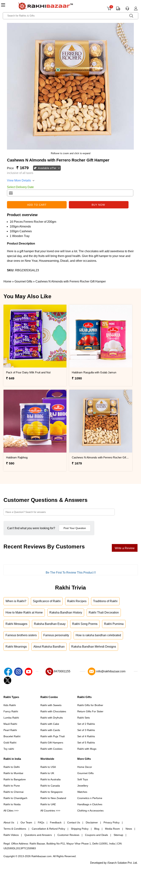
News (129, 828)
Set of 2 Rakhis (86, 723)
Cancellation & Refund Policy (48, 828)
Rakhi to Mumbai (13, 773)
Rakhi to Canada (50, 785)
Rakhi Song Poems (84, 623)
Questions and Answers (38, 834)
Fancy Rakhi (10, 711)
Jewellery (82, 785)
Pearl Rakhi (10, 730)
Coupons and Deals (96, 834)
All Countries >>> (50, 810)
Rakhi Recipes (76, 601)
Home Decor (84, 766)
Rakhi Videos (11, 834)
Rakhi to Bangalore (14, 779)
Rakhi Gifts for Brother (90, 705)
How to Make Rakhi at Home (24, 612)
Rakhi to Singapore (51, 791)
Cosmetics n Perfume (89, 798)
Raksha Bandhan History (65, 612)
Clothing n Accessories (90, 810)
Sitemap (118, 834)
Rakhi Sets (83, 717)
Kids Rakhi (9, 705)
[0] (109, 9)
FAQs (41, 822)
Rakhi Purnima (114, 623)
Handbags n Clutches (89, 804)
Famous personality (56, 635)
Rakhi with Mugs (86, 748)
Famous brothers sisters (21, 635)
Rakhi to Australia (50, 779)
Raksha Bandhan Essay (50, 623)
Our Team (26, 822)
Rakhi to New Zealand (53, 798)
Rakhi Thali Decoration (104, 612)
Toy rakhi (8, 748)
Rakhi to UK (47, 773)
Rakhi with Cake (49, 723)
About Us (9, 822)
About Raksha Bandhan (49, 646)
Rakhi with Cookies (51, 748)
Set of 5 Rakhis (86, 742)
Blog (96, 828)
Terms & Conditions (14, 828)
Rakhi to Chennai (13, 791)
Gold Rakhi (9, 742)
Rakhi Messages (16, 623)
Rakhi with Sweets (51, 705)
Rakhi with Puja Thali (52, 736)
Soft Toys (82, 779)
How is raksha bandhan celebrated (98, 635)
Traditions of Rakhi (105, 601)
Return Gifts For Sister (90, 711)
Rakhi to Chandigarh (15, 798)
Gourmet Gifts (85, 773)
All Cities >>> (11, 810)
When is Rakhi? (16, 601)
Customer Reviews (68, 834)
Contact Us (73, 822)
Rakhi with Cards (50, 730)
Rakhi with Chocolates (53, 711)
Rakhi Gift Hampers (51, 742)
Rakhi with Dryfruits (51, 717)
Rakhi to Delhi (11, 766)
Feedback (56, 822)
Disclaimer (92, 822)
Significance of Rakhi (47, 601)
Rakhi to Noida (12, 804)
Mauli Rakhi (10, 723)
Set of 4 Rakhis (86, 736)
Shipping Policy (79, 828)
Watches (82, 791)
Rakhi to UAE (48, 804)
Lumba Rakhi (11, 717)
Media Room (112, 828)
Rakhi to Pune (11, 785)
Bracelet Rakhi (11, 736)
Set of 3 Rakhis (86, 730)
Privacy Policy (112, 822)
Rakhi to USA (48, 766)
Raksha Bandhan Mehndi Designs (93, 646)
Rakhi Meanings (16, 646)
